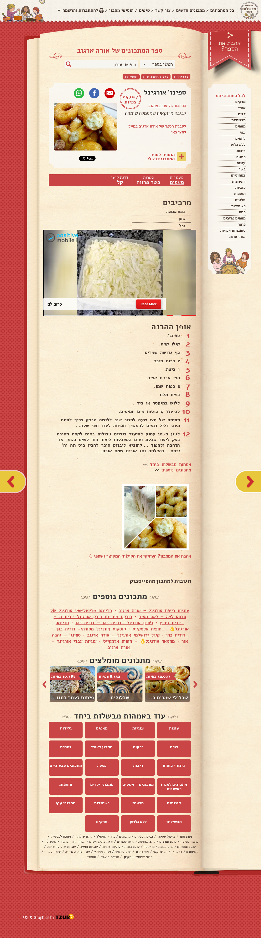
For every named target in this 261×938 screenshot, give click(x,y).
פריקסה (148, 846)
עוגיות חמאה (89, 846)
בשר (242, 169)
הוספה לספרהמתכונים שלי (161, 156)
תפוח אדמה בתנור (72, 841)
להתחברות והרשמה (80, 10)
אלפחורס (192, 851)
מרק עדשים (123, 851)
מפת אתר (185, 836)
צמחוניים (238, 175)
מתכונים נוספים (176, 470)
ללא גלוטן (237, 144)
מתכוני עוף (65, 803)
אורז (241, 107)
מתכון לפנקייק (60, 836)
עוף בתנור (142, 851)
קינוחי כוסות (174, 765)
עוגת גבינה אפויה (77, 851)
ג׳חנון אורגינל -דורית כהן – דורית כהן (114, 623)
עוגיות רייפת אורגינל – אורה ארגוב (154, 610)
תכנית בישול (109, 856)
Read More (149, 304)
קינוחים (174, 803)
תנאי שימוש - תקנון (137, 856)
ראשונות (238, 181)
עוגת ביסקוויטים (101, 841)
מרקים (240, 101)
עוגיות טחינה (111, 846)
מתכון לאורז (101, 747)
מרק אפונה (165, 846)
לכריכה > (180, 76)
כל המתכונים (222, 10)
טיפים (144, 10)
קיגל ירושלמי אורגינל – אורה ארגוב (123, 635)
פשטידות (238, 206)
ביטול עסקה (166, 836)
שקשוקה (50, 841)
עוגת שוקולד (84, 836)
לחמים (240, 138)
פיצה (241, 224)
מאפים (240, 126)
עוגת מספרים (186, 846)
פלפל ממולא (102, 851)
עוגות (241, 163)
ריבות (241, 150)
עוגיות (240, 187)
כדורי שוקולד (105, 836)
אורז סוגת (237, 236)
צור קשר (163, 10)
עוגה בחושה (146, 841)
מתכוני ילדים (101, 784)
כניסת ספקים (143, 836)
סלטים (240, 199)
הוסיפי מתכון (121, 10)
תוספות (239, 193)
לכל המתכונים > (155, 76)
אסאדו (91, 856)
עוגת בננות (132, 846)
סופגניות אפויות (232, 230)
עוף (242, 132)
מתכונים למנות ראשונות (174, 787)
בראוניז (176, 851)
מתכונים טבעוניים (66, 765)
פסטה (240, 156)
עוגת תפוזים (168, 841)
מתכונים (124, 836)
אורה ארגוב (157, 105)
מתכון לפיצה (189, 841)
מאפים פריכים (234, 218)
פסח (242, 212)
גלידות (66, 728)
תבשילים (238, 120)
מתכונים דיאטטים (138, 784)
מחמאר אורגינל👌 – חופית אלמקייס (139, 641)
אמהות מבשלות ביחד (170, 464)
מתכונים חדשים (190, 10)
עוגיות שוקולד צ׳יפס (61, 846)
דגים (241, 114)
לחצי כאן (178, 132)
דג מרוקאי (160, 851)
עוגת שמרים (125, 841)
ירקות (138, 747)
